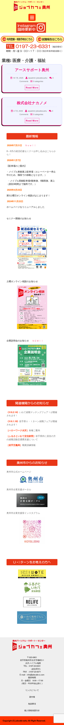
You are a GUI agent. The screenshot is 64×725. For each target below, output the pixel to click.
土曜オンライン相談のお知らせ (22, 281)
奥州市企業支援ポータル (19, 489)
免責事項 (32, 703)
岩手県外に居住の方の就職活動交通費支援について (31, 437)
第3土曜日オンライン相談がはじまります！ (28, 195)
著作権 (32, 696)
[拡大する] (43, 229)
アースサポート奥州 (32, 70)
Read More (32, 87)
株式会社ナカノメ (32, 103)
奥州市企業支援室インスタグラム (23, 512)
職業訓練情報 (21, 445)
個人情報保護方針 (32, 710)
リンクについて (32, 690)
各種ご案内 (23, 430)
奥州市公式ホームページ (19, 471)
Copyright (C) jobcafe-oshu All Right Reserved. (24, 720)
